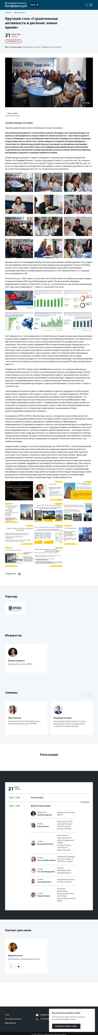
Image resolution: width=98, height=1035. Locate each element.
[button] (90, 694)
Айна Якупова (43, 826)
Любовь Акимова (44, 815)
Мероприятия (10, 1023)
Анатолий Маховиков (46, 860)
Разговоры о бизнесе (13, 1019)
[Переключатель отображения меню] (91, 5)
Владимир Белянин (45, 844)
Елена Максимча (44, 882)
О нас (7, 1015)
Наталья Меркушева (46, 872)
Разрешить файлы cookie (66, 1026)
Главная (8, 13)
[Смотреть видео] (49, 82)
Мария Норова (43, 896)
